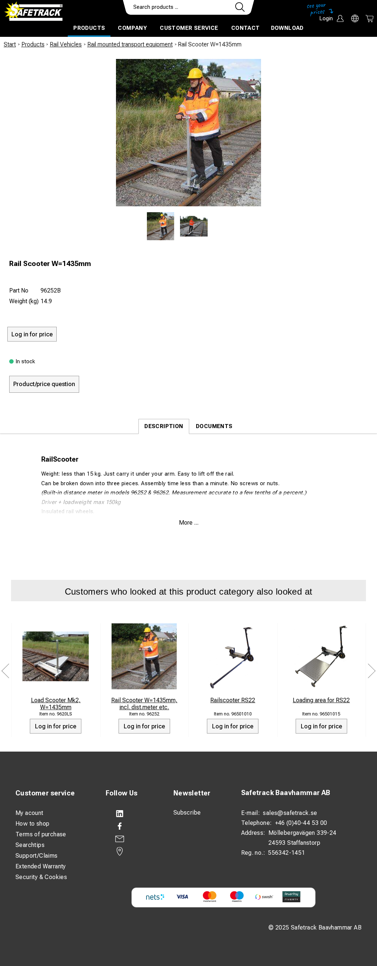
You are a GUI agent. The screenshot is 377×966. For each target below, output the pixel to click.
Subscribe (187, 812)
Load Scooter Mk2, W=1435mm (56, 704)
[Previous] (5, 671)
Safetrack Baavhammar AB (285, 793)
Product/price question (44, 384)
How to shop (32, 823)
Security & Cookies (41, 877)
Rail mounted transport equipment (130, 44)
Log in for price (55, 726)
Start (10, 44)
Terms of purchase (40, 834)
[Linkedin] (132, 813)
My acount (29, 812)
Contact (245, 28)
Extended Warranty (40, 866)
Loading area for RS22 (321, 700)
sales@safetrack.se (290, 812)
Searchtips (30, 844)
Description (163, 426)
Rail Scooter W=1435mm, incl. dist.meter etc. (144, 704)
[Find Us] (132, 851)
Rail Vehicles (66, 44)
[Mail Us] (132, 838)
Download (287, 28)
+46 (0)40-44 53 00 (301, 822)
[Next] (371, 671)
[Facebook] (132, 826)
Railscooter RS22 (232, 700)
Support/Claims (36, 855)
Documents (214, 426)
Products (89, 28)
